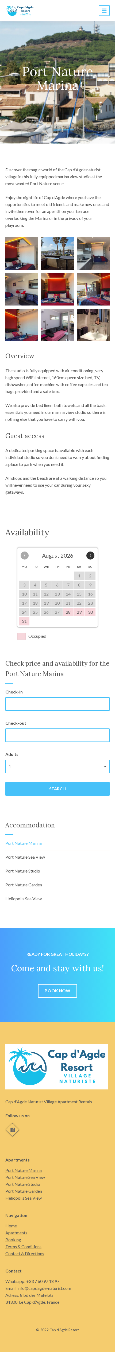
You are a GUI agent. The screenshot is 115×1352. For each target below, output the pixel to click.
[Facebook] (12, 1130)
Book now (57, 990)
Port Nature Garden (23, 884)
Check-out (15, 722)
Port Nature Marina (23, 843)
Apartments (16, 1232)
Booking (13, 1239)
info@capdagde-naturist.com (44, 1288)
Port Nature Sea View (25, 856)
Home (11, 1225)
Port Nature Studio (22, 870)
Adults (11, 754)
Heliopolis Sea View (23, 898)
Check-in (14, 691)
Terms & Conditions (23, 1246)
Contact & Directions (24, 1253)
